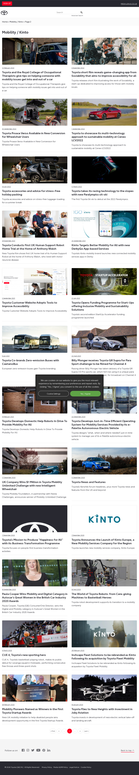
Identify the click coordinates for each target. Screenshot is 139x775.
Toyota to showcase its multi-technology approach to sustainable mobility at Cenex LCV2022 (99, 136)
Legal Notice (74, 767)
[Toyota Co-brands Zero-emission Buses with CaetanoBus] (34, 338)
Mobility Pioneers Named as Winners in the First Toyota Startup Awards (32, 710)
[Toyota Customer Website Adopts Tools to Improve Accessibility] (34, 280)
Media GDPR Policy (60, 767)
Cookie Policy (86, 767)
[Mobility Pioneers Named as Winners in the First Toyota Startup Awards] (34, 687)
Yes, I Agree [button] (85, 393)
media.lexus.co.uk (129, 3)
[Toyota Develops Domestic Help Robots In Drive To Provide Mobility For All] (34, 399)
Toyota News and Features (89, 482)
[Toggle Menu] (135, 12)
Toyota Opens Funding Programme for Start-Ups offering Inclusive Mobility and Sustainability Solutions (103, 305)
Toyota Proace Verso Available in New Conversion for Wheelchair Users (33, 134)
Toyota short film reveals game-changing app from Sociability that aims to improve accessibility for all (104, 73)
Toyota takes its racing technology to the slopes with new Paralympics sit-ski (103, 192)
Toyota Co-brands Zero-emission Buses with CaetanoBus (30, 361)
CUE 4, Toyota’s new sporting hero (24, 655)
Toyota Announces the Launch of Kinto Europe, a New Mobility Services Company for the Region (103, 541)
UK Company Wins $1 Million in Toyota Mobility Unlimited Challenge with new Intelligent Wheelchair (32, 485)
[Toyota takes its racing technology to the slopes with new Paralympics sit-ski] (104, 169)
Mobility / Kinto (16, 21)
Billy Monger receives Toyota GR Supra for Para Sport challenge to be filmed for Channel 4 (101, 361)
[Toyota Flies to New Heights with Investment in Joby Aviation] (104, 687)
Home (5, 21)
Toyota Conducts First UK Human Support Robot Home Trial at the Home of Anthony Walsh (33, 246)
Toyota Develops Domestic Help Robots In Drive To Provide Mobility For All (34, 422)
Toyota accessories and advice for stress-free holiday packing (31, 192)
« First (53, 731)
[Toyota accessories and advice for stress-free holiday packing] (34, 169)
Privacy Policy (47, 767)
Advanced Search (77, 15)
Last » (86, 731)
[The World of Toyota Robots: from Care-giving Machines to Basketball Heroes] (104, 572)
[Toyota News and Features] (104, 460)
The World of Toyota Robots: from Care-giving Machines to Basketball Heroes (101, 595)
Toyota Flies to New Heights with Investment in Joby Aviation (102, 710)
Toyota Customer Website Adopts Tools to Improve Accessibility (29, 304)
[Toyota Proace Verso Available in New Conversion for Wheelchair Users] (34, 111)
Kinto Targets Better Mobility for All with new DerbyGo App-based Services (101, 246)
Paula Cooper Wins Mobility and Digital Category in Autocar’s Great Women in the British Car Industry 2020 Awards (34, 597)
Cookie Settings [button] (53, 393)
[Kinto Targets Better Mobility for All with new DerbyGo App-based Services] (104, 223)
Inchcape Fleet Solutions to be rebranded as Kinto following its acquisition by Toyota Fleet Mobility (104, 656)
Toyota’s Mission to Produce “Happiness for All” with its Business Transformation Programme (32, 541)
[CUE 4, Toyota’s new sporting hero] (34, 633)
